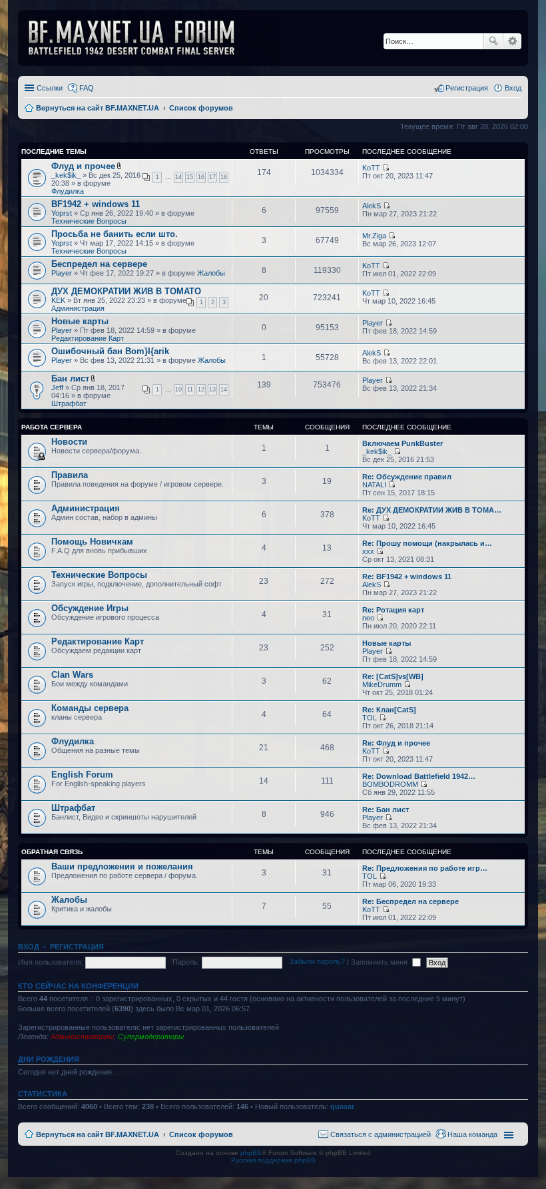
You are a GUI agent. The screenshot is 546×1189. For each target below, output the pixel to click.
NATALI (374, 485)
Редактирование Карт (87, 338)
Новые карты (80, 321)
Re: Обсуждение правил (406, 477)
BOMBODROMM (390, 784)
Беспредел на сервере (99, 264)
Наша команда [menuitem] (472, 1134)
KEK (58, 300)
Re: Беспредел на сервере (410, 901)
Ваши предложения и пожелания (122, 866)
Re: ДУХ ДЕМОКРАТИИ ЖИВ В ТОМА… (431, 510)
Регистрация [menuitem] (466, 88)
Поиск (493, 41)
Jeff (57, 387)
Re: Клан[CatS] (389, 710)
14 (178, 177)
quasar (342, 1106)
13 (212, 389)
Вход (28, 947)
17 (212, 177)
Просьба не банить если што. (114, 234)
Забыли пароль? (317, 962)
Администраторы (82, 1037)
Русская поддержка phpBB (273, 1160)
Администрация (78, 308)
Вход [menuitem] (513, 88)
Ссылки (50, 88)
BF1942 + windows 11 (95, 204)
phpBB (251, 1152)
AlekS (371, 206)
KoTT (371, 168)
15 (189, 177)
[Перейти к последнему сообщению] (386, 168)
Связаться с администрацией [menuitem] (380, 1134)
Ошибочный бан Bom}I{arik (110, 351)
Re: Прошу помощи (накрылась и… (427, 543)
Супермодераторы (151, 1037)
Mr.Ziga (374, 236)
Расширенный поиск (512, 41)
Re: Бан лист (385, 810)
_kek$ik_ (66, 175)
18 (223, 177)
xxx (368, 551)
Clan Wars (72, 675)
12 (201, 389)
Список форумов (201, 1134)
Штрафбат (69, 403)
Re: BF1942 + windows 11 (406, 577)
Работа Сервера (51, 427)
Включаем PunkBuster (402, 443)
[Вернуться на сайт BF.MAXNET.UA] (139, 38)
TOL (369, 718)
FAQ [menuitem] (86, 88)
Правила (69, 475)
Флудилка (67, 191)
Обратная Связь (52, 851)
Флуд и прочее (83, 166)
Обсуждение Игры (90, 608)
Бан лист (70, 378)
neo (368, 618)
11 (190, 389)
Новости (69, 442)
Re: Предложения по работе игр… (424, 868)
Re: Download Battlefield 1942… (418, 776)
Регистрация (77, 947)
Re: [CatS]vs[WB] (392, 676)
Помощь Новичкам (92, 542)
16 (201, 177)
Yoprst (61, 213)
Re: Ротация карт (393, 610)
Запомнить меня (380, 962)
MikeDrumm (382, 684)
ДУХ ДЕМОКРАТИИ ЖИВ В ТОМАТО (126, 291)
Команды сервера (90, 708)
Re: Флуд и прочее (396, 743)
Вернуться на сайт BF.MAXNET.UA (97, 1134)
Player (61, 273)
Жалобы (211, 273)
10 (178, 389)
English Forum (82, 775)
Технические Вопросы (89, 221)
